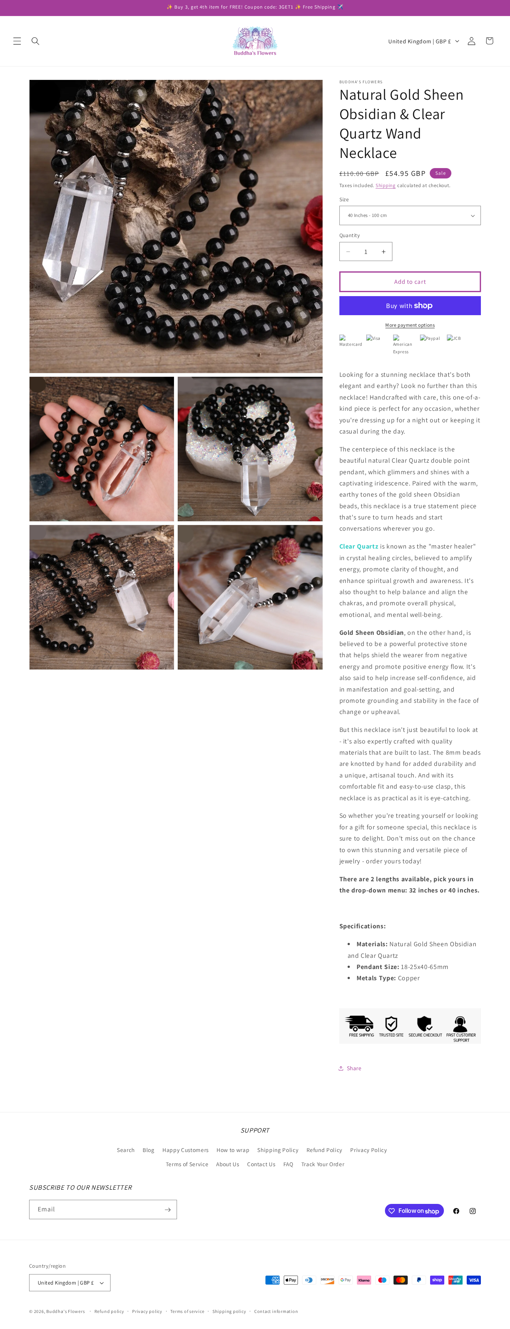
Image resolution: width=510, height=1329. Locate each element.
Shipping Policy (277, 1149)
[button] (17, 41)
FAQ (288, 1163)
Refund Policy (325, 1149)
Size (344, 199)
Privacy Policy (368, 1149)
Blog (149, 1149)
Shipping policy (229, 1311)
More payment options (410, 325)
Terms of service (187, 1311)
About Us (227, 1163)
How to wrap (233, 1149)
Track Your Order (323, 1163)
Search (126, 1149)
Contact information (276, 1311)
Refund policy (109, 1311)
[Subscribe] (168, 1210)
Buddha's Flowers (65, 1311)
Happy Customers (185, 1149)
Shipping (386, 185)
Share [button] (354, 1068)
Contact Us (261, 1163)
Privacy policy (147, 1311)
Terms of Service (187, 1163)
